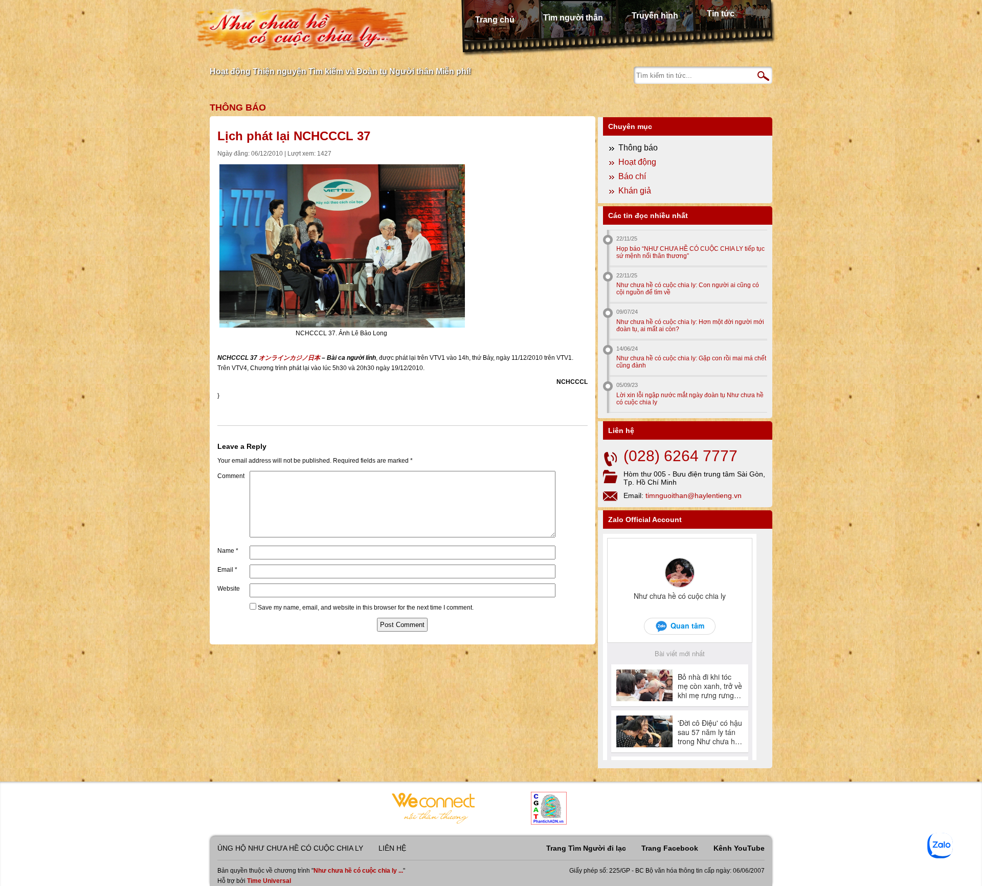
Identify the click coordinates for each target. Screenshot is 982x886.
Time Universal (269, 880)
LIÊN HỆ (392, 848)
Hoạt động (637, 162)
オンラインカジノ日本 (289, 357)
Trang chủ (495, 19)
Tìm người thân (573, 17)
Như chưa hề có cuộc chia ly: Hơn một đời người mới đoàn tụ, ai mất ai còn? (690, 325)
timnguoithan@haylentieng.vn (693, 495)
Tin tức (720, 13)
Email (227, 569)
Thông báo (238, 107)
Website (228, 588)
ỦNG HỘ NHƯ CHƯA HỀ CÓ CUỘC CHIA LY (290, 848)
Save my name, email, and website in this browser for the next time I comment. (366, 607)
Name (227, 550)
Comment (230, 476)
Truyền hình (655, 15)
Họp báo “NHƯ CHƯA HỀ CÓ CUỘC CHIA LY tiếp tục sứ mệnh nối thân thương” (690, 252)
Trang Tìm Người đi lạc (586, 848)
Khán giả (634, 190)
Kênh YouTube (739, 848)
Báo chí (632, 176)
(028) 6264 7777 (680, 455)
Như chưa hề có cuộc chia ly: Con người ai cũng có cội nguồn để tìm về (687, 289)
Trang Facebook (669, 848)
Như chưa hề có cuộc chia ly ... (358, 870)
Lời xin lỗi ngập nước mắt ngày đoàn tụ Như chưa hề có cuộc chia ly (690, 399)
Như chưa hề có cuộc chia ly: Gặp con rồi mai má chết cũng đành (691, 362)
